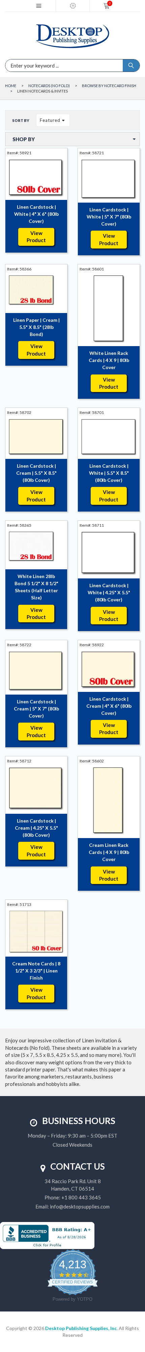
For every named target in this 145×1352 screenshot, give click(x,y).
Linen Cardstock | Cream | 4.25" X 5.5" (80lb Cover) (36, 828)
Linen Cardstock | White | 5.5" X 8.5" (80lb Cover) (109, 473)
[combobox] (42, 65)
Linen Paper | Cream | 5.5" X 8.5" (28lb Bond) (36, 327)
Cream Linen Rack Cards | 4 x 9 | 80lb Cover (109, 852)
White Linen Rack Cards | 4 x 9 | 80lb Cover (109, 360)
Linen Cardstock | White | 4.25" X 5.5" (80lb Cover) (109, 592)
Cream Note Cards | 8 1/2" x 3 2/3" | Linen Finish (36, 971)
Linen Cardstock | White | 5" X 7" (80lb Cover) (109, 217)
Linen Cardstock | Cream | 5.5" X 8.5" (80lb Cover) (36, 473)
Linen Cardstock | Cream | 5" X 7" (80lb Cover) (36, 709)
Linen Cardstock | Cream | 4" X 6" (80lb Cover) (109, 706)
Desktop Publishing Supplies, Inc (81, 1328)
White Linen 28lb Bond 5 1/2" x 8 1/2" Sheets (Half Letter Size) (36, 586)
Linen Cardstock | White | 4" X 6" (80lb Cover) (36, 214)
